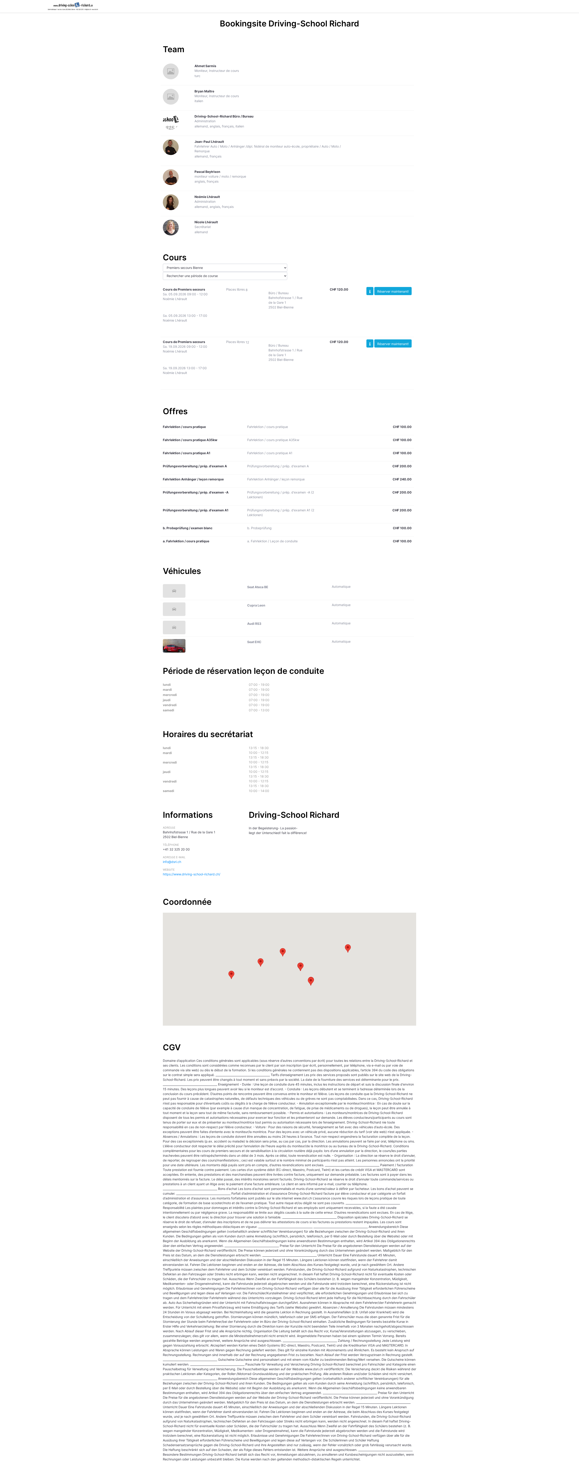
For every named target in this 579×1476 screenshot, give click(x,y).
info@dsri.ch (172, 862)
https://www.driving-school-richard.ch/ (191, 874)
